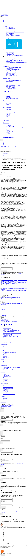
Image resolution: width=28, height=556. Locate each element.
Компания (6, 123)
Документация (7, 107)
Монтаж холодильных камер (12, 98)
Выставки (5, 377)
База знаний (8, 114)
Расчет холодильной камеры (9, 352)
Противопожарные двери (11, 30)
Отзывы (7, 104)
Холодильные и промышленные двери (14, 29)
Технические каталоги (11, 110)
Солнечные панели (10, 33)
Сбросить (3, 435)
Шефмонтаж (8, 97)
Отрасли (5, 49)
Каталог (5, 26)
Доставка (8, 96)
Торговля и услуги (10, 54)
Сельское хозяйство (10, 50)
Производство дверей (10, 129)
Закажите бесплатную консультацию (9, 321)
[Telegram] (8, 258)
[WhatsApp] (5, 258)
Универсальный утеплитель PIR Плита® (15, 32)
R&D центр (5, 368)
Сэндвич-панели (9, 27)
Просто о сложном (10, 126)
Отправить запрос (4, 460)
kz (3, 21)
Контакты (6, 120)
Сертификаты (9, 109)
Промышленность (10, 53)
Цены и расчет (4, 344)
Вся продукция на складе (11, 75)
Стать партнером (9, 131)
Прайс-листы (9, 93)
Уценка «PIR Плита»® (11, 70)
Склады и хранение (10, 52)
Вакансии (8, 132)
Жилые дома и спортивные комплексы (14, 55)
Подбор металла (6, 354)
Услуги (2, 350)
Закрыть (2, 554)
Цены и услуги (7, 91)
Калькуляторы (9, 94)
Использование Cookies (6, 406)
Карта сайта (3, 402)
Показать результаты (5, 441)
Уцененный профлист (10, 73)
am (3, 20)
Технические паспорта (11, 112)
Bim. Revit (8, 115)
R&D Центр (8, 130)
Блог (7, 134)
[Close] (2, 410)
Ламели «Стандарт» (10, 74)
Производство (4, 365)
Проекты (6, 101)
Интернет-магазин (8, 137)
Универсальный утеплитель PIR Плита (12, 333)
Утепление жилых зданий (11, 57)
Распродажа (6, 66)
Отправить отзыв (4, 547)
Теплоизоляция (9, 36)
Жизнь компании (7, 376)
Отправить (3, 508)
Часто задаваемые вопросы (12, 117)
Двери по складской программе (13, 72)
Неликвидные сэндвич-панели (12, 69)
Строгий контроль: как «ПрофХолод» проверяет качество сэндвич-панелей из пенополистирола (13, 283)
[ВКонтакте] (2, 258)
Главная (5, 155)
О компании (8, 125)
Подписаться (3, 270)
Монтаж (5, 356)
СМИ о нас (5, 379)
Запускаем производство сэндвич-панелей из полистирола (14, 305)
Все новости (3, 309)
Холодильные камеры (10, 28)
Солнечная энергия (10, 59)
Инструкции (8, 113)
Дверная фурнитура (10, 34)
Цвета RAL (8, 116)
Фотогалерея (8, 103)
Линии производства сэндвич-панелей (14, 127)
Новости (8, 133)
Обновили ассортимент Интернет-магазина (10, 298)
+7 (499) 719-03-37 (5, 14)
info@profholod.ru (4, 15)
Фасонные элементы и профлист (13, 35)
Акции (4, 374)
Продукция (6, 23)
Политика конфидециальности (7, 405)
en (3, 18)
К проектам (3, 315)
